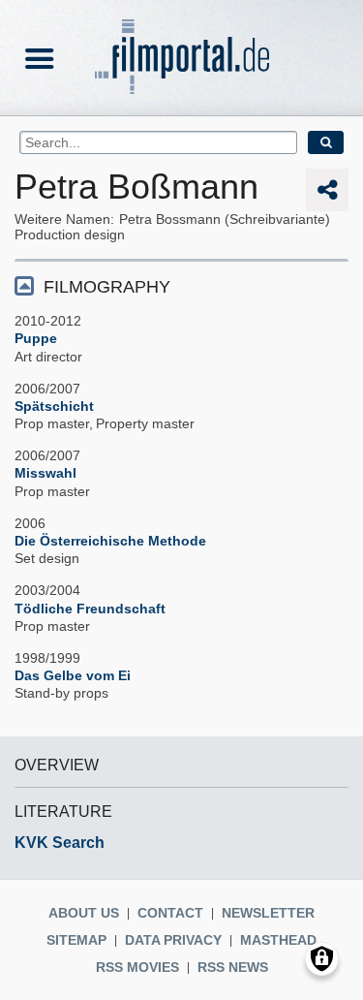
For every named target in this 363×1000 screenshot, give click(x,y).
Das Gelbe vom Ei (73, 675)
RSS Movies (137, 967)
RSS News (232, 967)
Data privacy (173, 940)
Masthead (278, 940)
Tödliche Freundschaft (90, 608)
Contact (170, 913)
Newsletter (268, 913)
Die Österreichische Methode (110, 540)
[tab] (181, 285)
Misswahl (45, 473)
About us (83, 913)
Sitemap (76, 940)
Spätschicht (54, 406)
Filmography (107, 287)
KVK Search (60, 842)
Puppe (36, 338)
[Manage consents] (322, 959)
